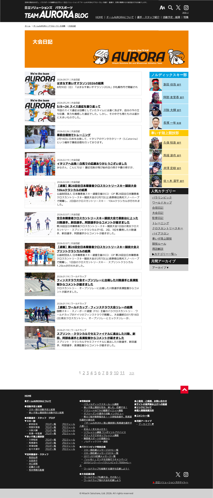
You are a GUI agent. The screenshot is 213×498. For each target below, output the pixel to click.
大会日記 (72, 26)
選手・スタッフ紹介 (148, 17)
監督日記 (157, 218)
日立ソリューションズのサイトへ (170, 482)
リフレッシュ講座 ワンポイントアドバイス (105, 432)
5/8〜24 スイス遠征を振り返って (79, 106)
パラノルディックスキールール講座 (101, 404)
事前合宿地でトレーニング (74, 135)
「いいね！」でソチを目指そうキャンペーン (105, 459)
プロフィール (68, 424)
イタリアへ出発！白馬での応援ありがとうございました (92, 164)
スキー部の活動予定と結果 (42, 409)
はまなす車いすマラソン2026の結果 (80, 83)
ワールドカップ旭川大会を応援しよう (102, 480)
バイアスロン (160, 233)
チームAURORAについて (120, 17)
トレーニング (160, 223)
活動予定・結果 (171, 17)
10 (116, 372)
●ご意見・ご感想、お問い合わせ (150, 401)
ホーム (27, 26)
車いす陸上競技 (162, 238)
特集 (186, 17)
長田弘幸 (33, 457)
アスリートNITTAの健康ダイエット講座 (103, 410)
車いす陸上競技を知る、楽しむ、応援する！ (105, 407)
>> (131, 372)
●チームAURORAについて (37, 401)
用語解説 (157, 248)
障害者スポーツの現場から (97, 438)
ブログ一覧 (50, 424)
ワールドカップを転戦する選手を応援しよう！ (107, 468)
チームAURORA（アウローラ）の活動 (49, 26)
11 (122, 372)
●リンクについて (143, 407)
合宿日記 (157, 207)
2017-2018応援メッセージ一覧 (100, 456)
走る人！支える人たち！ (96, 429)
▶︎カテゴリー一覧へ (164, 254)
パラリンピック (162, 197)
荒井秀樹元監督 (36, 469)
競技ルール (159, 243)
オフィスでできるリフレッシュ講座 (101, 435)
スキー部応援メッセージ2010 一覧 (101, 449)
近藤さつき (34, 466)
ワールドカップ (162, 202)
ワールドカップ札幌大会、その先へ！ (102, 477)
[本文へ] (185, 13)
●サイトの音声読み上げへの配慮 (150, 404)
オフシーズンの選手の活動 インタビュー (104, 413)
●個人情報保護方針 (144, 410)
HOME (99, 17)
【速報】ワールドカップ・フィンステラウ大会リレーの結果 (95, 307)
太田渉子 (33, 460)
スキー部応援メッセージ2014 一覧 (101, 453)
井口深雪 (33, 463)
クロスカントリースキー (167, 228)
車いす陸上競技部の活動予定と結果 (46, 412)
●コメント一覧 (142, 415)
